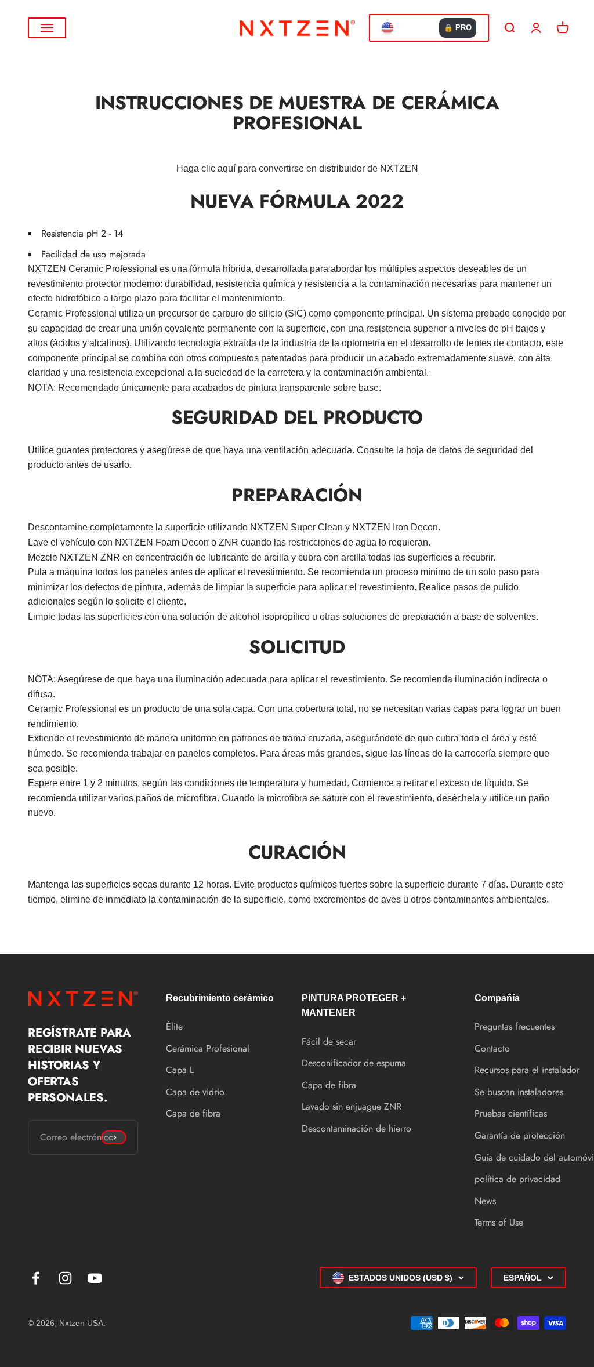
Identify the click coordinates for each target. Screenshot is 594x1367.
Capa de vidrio (195, 1092)
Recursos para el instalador (527, 1070)
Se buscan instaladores (519, 1092)
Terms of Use (499, 1222)
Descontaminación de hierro (356, 1128)
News (485, 1201)
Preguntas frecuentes (515, 1026)
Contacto (492, 1048)
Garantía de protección (520, 1135)
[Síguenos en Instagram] (65, 1278)
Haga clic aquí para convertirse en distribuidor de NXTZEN (297, 168)
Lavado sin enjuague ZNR (351, 1106)
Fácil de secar (329, 1041)
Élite (174, 1026)
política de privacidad (517, 1179)
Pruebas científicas (511, 1113)
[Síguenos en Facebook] (36, 1278)
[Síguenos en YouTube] (95, 1278)
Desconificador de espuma (354, 1063)
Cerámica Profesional (207, 1048)
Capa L (180, 1070)
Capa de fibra (193, 1113)
